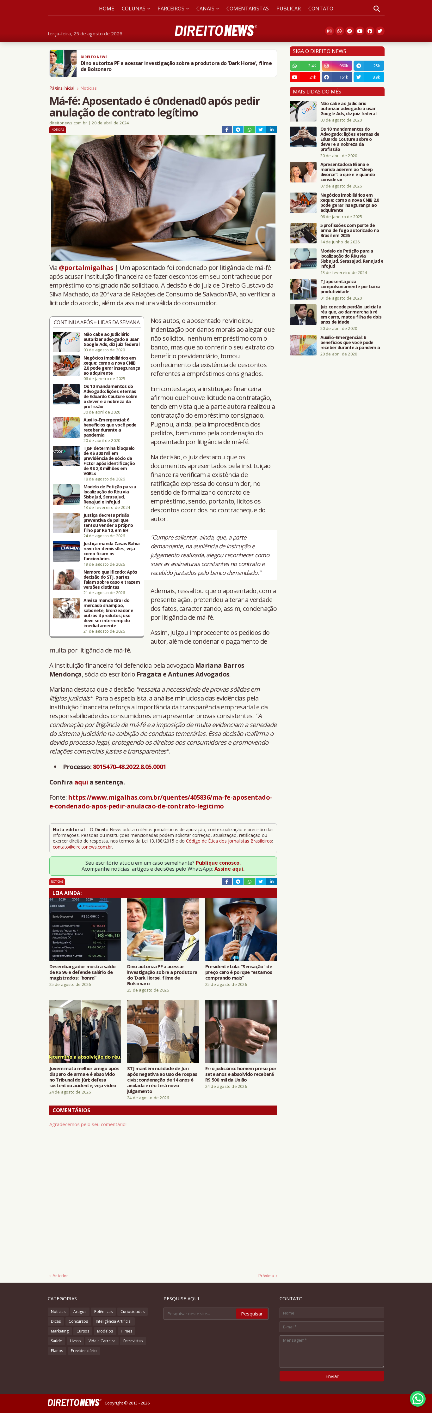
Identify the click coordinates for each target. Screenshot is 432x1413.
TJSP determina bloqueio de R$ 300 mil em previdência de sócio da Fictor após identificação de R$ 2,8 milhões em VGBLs (109, 461)
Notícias (89, 88)
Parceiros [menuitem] (170, 8)
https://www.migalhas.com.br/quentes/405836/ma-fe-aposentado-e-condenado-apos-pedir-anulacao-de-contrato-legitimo (160, 801)
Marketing (60, 1331)
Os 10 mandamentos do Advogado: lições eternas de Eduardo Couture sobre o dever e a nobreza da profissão (110, 396)
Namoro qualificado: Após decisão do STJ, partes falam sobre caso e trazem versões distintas (111, 579)
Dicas (56, 1321)
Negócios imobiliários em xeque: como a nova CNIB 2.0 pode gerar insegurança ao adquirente (111, 365)
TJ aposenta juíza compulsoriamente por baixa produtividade (350, 286)
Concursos (78, 1321)
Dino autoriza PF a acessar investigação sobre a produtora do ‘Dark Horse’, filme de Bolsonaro (162, 974)
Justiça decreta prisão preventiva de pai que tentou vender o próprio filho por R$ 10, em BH (108, 523)
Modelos (105, 1331)
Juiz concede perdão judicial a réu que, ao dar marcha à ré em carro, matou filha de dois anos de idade (351, 314)
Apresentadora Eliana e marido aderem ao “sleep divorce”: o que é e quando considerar (347, 172)
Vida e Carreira (102, 1341)
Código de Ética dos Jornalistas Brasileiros (229, 841)
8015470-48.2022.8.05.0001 (129, 766)
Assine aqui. (229, 868)
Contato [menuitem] (320, 8)
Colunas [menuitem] (133, 8)
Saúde (56, 1341)
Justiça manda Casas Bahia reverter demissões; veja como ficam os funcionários (111, 551)
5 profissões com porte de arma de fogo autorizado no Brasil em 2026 (349, 230)
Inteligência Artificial (114, 1321)
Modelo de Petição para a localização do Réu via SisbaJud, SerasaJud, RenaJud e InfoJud (109, 494)
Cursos (83, 1331)
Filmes (126, 1331)
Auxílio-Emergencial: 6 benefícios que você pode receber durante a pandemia (110, 427)
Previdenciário (84, 1350)
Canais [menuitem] (205, 8)
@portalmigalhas (86, 267)
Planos (57, 1350)
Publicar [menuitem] (288, 8)
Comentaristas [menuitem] (247, 8)
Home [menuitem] (106, 8)
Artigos (79, 1311)
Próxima (266, 1275)
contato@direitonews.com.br (82, 847)
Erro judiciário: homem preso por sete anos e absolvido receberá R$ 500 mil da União (241, 1073)
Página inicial (61, 88)
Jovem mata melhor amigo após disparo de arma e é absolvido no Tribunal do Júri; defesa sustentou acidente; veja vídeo (84, 1076)
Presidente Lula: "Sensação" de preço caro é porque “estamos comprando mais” (238, 972)
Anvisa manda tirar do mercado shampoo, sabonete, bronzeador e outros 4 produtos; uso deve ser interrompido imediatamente (108, 613)
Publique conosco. (218, 862)
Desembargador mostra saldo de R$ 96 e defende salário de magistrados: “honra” (82, 972)
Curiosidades (132, 1311)
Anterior (60, 1275)
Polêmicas (103, 1311)
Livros (75, 1341)
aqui (81, 782)
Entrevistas (133, 1341)
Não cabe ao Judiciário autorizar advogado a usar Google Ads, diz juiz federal (111, 339)
